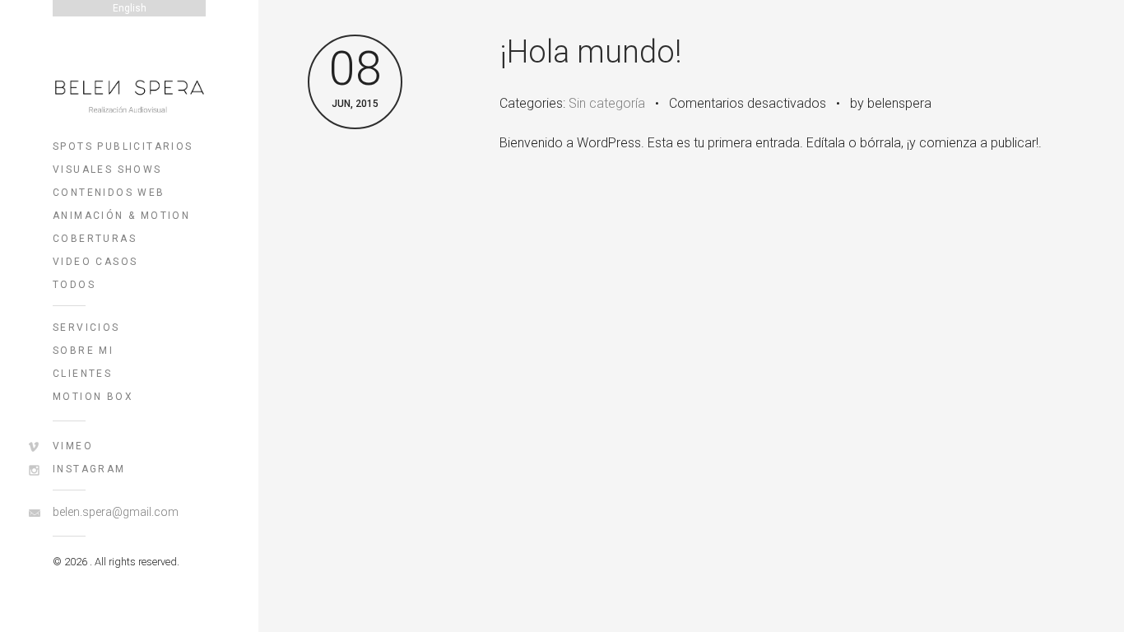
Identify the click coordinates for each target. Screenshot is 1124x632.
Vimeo (73, 446)
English (129, 8)
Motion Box (93, 396)
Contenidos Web (109, 192)
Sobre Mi (83, 350)
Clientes (82, 373)
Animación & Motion (121, 215)
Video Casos (95, 261)
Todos (74, 284)
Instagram (89, 469)
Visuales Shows (107, 169)
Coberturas (95, 238)
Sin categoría (607, 103)
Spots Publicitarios (123, 146)
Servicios (86, 327)
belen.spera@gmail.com (116, 511)
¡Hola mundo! (590, 52)
